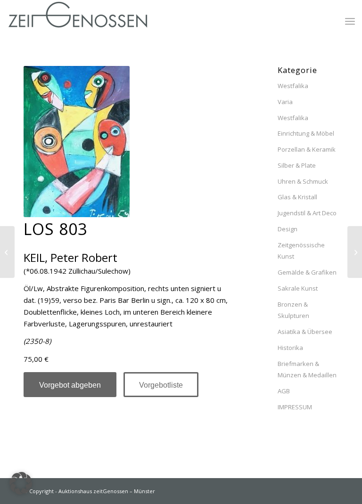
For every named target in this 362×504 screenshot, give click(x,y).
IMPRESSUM (295, 407)
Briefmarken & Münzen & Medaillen (307, 369)
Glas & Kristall (297, 197)
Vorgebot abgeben (70, 385)
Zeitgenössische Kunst (301, 251)
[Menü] (350, 21)
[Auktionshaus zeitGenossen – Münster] (77, 21)
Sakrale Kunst (298, 288)
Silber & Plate (297, 165)
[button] (20, 483)
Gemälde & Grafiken (307, 272)
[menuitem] (350, 21)
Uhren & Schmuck (303, 181)
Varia (285, 102)
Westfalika (293, 85)
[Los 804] (7, 252)
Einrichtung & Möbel (306, 133)
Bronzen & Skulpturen (293, 310)
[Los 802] (354, 252)
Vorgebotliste (161, 385)
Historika (290, 347)
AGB (284, 391)
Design (287, 229)
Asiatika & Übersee (305, 331)
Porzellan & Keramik (307, 149)
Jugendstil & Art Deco (307, 213)
